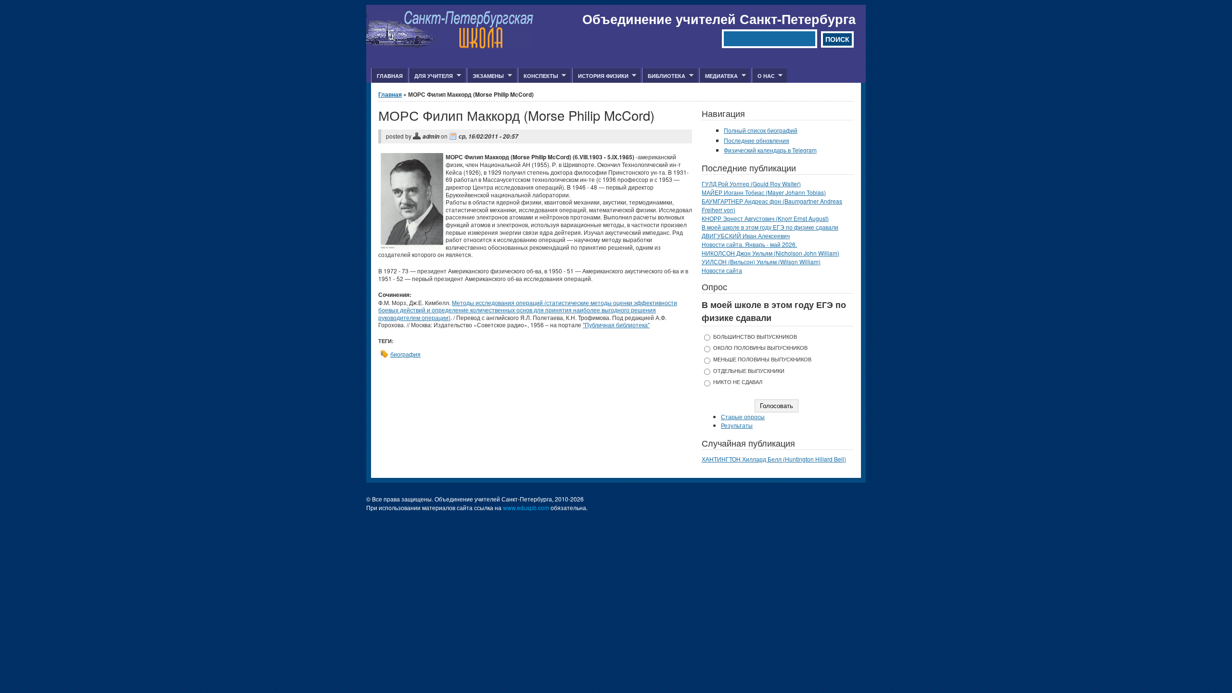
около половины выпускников (760, 347)
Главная (390, 75)
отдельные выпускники (748, 370)
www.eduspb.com (526, 507)
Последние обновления (756, 140)
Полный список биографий (760, 130)
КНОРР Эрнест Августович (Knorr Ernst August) (765, 218)
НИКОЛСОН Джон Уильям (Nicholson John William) (770, 253)
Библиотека (663, 76)
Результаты (737, 425)
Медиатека (718, 76)
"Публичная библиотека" (616, 325)
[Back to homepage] (450, 46)
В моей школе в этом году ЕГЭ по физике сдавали (770, 227)
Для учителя (431, 76)
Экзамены (485, 76)
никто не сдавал (737, 381)
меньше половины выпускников (762, 359)
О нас (763, 76)
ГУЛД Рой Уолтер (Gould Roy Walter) (751, 184)
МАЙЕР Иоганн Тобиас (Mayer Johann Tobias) (764, 192)
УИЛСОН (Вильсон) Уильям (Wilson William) (761, 261)
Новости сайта (722, 270)
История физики (600, 76)
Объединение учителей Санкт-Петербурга (719, 19)
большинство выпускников (755, 336)
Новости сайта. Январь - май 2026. (749, 244)
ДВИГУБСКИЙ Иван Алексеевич (746, 235)
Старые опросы (743, 416)
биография (405, 354)
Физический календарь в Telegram (770, 150)
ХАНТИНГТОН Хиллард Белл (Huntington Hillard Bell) (774, 459)
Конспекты (538, 76)
